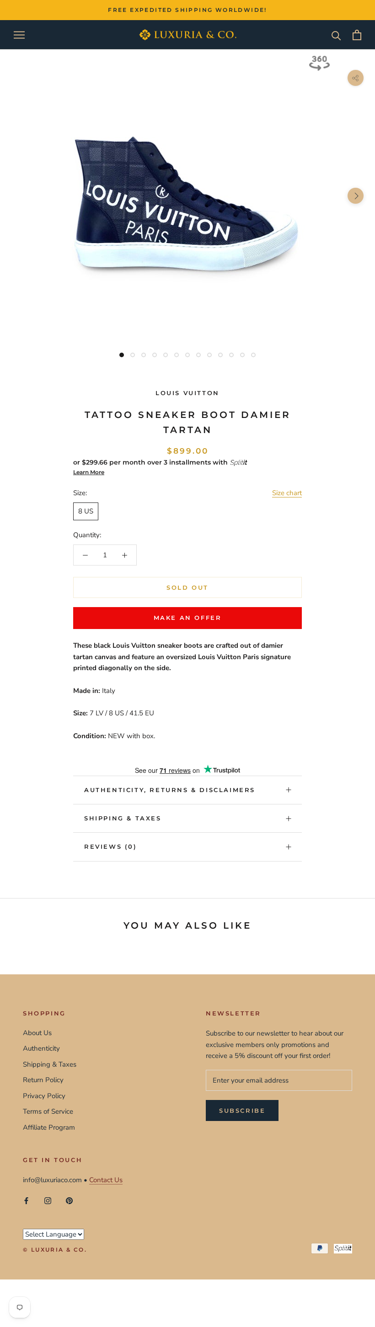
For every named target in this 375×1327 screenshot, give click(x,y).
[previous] (19, 196)
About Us (37, 1032)
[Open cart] (357, 35)
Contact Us (106, 1179)
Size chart (287, 492)
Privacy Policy (44, 1095)
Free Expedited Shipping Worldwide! (187, 9)
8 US (85, 511)
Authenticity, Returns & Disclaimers (169, 789)
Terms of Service (48, 1111)
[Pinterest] (69, 1200)
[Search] (336, 35)
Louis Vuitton (187, 393)
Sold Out (187, 587)
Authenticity (41, 1048)
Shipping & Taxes (122, 818)
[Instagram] (47, 1200)
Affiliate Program (49, 1127)
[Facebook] (26, 1200)
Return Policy (43, 1079)
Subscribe (242, 1110)
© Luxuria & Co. (55, 1249)
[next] (356, 196)
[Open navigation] (19, 35)
